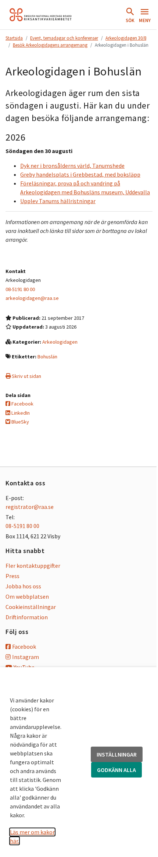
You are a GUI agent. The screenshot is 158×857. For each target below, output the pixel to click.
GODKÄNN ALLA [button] (116, 769)
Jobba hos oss (23, 586)
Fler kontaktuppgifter (33, 565)
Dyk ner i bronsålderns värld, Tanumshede (72, 165)
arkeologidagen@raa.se (32, 298)
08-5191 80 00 (20, 289)
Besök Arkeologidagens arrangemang (50, 45)
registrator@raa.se (30, 506)
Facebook (21, 403)
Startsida (14, 38)
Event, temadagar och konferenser (64, 38)
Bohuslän (47, 356)
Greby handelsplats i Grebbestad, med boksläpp (80, 174)
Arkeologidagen (60, 342)
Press (12, 576)
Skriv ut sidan (26, 376)
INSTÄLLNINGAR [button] (117, 754)
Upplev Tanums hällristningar (58, 201)
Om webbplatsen (27, 596)
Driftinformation (27, 617)
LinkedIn (20, 413)
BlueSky (19, 421)
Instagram (25, 657)
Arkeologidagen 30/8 (125, 38)
